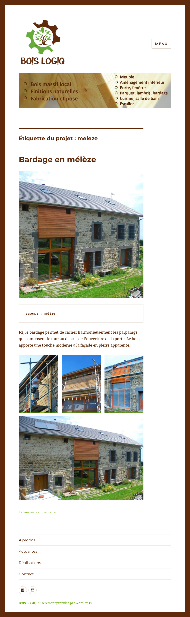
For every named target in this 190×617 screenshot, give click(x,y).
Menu (161, 44)
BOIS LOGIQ (27, 603)
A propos (27, 540)
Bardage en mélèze (57, 159)
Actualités (28, 551)
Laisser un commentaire (37, 512)
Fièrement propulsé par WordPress (66, 603)
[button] (38, 383)
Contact (26, 574)
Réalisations (30, 563)
